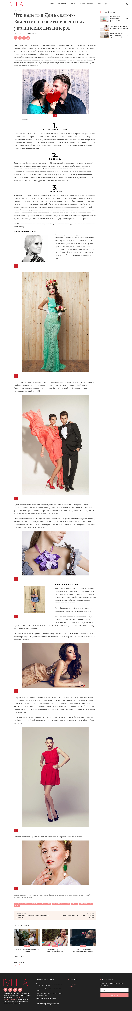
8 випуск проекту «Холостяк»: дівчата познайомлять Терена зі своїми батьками (48, 1004)
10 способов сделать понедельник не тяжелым (47, 999)
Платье (17, 905)
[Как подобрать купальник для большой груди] (55, 937)
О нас (72, 986)
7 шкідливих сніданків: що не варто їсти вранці (119, 27)
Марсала (74, 903)
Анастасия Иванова (37, 903)
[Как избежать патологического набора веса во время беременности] (104, 19)
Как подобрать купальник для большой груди (55, 950)
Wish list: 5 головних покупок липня (27, 950)
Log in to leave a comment (21, 965)
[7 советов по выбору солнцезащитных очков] (83, 937)
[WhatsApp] (28, 38)
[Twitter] (20, 38)
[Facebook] (16, 38)
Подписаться (114, 995)
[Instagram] (10, 990)
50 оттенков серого (21, 903)
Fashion (20, 10)
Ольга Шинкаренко (86, 903)
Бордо (48, 903)
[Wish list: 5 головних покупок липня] (27, 937)
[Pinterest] (24, 38)
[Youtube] (20, 990)
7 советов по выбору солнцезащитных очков (83, 950)
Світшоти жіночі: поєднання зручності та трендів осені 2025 (118, 35)
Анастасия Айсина (30, 33)
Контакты (73, 984)
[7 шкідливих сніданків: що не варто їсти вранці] (104, 28)
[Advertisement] (114, 69)
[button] (126, 4)
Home (15, 10)
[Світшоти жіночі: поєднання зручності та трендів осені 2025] (104, 35)
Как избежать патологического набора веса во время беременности (119, 19)
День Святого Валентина (61, 903)
